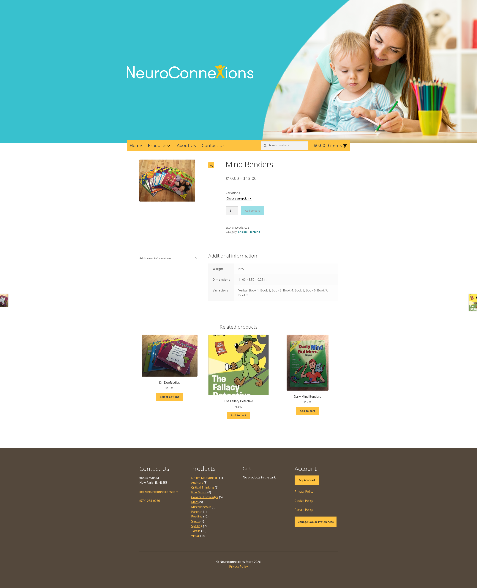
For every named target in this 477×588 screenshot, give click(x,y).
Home (136, 145)
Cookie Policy (304, 501)
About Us (186, 145)
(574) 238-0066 (149, 501)
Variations (233, 193)
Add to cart (252, 210)
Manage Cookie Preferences (316, 522)
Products (157, 145)
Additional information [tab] (155, 258)
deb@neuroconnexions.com (158, 492)
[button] (211, 165)
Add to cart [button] (238, 415)
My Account (307, 480)
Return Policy (304, 510)
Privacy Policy (304, 491)
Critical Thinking (249, 231)
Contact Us (213, 145)
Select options (169, 397)
